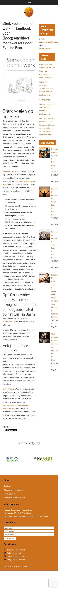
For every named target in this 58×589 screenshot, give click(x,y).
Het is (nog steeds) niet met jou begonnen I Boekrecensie (46, 109)
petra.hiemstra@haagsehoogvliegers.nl (47, 42)
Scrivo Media (8, 389)
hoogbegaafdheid (23, 405)
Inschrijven (9, 538)
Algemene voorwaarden (13, 490)
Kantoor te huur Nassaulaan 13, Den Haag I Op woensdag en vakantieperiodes (47, 71)
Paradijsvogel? (45, 99)
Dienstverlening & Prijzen (14, 497)
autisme (6, 408)
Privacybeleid (9, 494)
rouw (14, 408)
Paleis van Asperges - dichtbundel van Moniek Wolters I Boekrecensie (46, 88)
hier (33, 380)
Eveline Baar (8, 171)
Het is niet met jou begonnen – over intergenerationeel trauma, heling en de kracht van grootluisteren (46, 126)
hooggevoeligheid (9, 405)
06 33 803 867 (45, 48)
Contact (7, 486)
